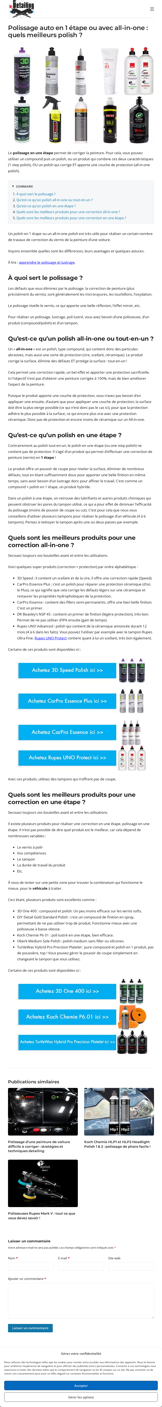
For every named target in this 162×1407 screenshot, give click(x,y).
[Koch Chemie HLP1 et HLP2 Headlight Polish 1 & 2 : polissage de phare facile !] (119, 1111)
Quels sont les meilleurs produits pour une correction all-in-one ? (68, 212)
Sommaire (24, 186)
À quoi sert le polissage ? (35, 194)
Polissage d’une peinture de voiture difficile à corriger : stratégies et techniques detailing (39, 1146)
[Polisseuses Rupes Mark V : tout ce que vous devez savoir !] (43, 1183)
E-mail (64, 1258)
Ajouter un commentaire (27, 1279)
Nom (13, 1258)
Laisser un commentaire (30, 1328)
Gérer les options (81, 1397)
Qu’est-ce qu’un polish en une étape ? (46, 206)
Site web (114, 1258)
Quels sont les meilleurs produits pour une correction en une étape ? (71, 218)
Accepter (81, 1386)
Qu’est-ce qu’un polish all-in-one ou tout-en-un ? (54, 200)
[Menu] (152, 9)
